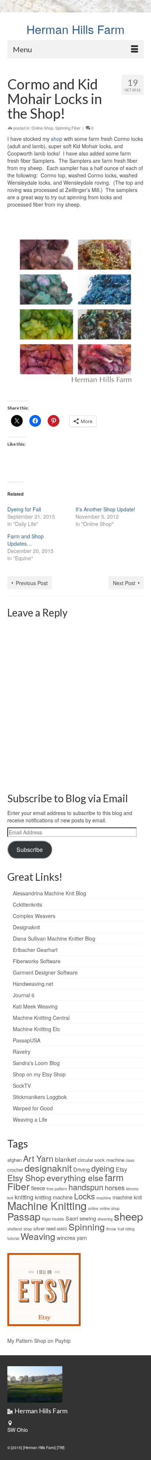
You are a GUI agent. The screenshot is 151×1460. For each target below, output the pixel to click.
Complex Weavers (34, 915)
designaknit (48, 1167)
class (130, 1160)
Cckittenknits (27, 904)
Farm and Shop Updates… (25, 540)
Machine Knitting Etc (36, 1029)
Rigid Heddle (53, 1219)
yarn (82, 1237)
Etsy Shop (26, 1177)
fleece (38, 1188)
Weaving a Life (30, 1119)
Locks (84, 1196)
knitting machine (54, 1197)
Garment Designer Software (45, 972)
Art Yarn (38, 1158)
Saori (72, 1218)
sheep (128, 1215)
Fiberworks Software (36, 961)
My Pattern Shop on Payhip (39, 1340)
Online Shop (42, 128)
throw (111, 1229)
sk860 (62, 1229)
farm (114, 1177)
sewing (88, 1218)
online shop (109, 1208)
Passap (23, 1216)
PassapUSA (26, 1040)
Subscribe (29, 849)
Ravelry (21, 1051)
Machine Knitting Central (41, 1017)
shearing (105, 1219)
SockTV (22, 1085)
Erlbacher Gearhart (35, 949)
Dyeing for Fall (24, 509)
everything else (75, 1177)
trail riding (126, 1229)
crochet (15, 1169)
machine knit (127, 1197)
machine (103, 1197)
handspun (86, 1186)
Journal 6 (23, 995)
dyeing (102, 1168)
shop (56, 138)
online (93, 1208)
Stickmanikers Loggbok (40, 1096)
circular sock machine (101, 1159)
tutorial (13, 1238)
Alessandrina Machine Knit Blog (49, 893)
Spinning (87, 1226)
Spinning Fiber (68, 128)
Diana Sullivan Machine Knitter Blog (54, 938)
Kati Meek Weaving (35, 1006)
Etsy (121, 1169)
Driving (81, 1169)
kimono (132, 1188)
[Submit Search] (38, 6)
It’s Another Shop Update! (105, 509)
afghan (14, 1159)
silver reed (44, 1228)
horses (115, 1187)
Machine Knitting (46, 1205)
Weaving (38, 1236)
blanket (65, 1159)
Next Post (124, 583)
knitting (24, 1197)
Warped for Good (33, 1108)
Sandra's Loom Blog (36, 1063)
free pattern (57, 1188)
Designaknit (26, 927)
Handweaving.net (33, 983)
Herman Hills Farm (75, 28)
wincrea (66, 1237)
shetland (14, 1229)
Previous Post (32, 583)
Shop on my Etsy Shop (39, 1074)
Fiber (18, 1186)
